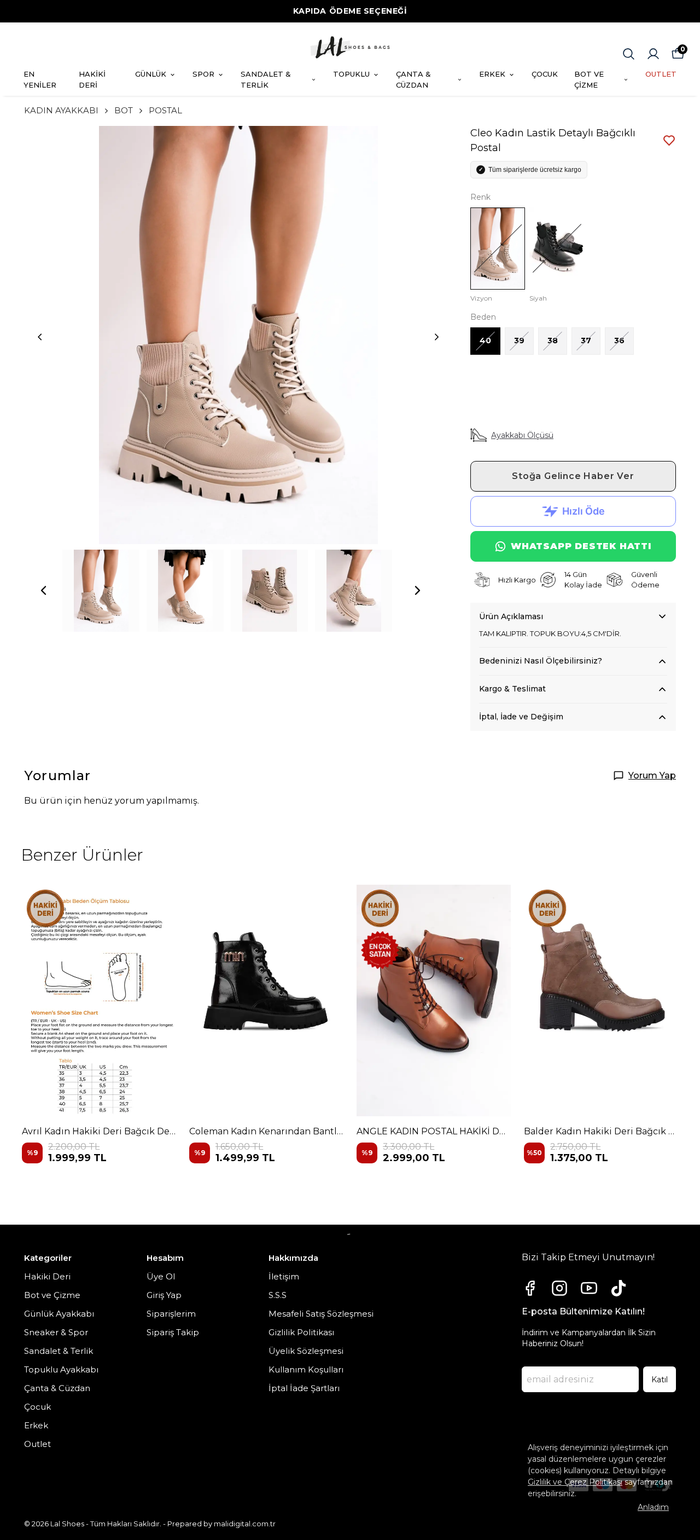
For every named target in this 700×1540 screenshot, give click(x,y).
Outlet (37, 1444)
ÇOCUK (545, 74)
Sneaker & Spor (56, 1332)
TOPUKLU (351, 74)
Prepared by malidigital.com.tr (221, 1523)
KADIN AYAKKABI (61, 110)
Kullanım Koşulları (306, 1369)
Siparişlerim (171, 1313)
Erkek (36, 1425)
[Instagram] (559, 1288)
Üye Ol (161, 1276)
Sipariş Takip (173, 1332)
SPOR (203, 74)
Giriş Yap (164, 1295)
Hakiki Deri (47, 1276)
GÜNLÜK (150, 74)
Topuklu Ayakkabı (61, 1369)
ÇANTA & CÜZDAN (413, 79)
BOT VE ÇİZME (589, 79)
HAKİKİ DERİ (92, 79)
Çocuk (37, 1406)
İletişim (284, 1276)
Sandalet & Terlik (58, 1351)
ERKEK (492, 74)
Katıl (659, 1380)
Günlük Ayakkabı (59, 1313)
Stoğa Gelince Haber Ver (573, 476)
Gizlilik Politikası (301, 1332)
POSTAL (165, 110)
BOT (123, 110)
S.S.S (278, 1295)
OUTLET (660, 74)
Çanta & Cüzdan (57, 1388)
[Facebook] (530, 1288)
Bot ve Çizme (52, 1295)
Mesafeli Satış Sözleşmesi (321, 1313)
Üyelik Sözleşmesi (306, 1351)
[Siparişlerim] (653, 54)
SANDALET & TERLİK (266, 79)
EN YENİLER (40, 79)
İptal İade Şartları (304, 1388)
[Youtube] (589, 1288)
